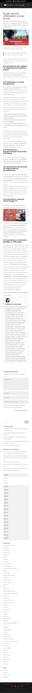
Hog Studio (27, 684)
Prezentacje (5, 613)
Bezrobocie (5, 556)
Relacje (4, 625)
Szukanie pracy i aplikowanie (8, 638)
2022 (6, 496)
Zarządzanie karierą (6, 659)
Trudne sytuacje (6, 645)
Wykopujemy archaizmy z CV (18, 453)
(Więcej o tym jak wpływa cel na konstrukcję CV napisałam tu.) (15, 207)
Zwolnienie (5, 664)
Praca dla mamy (6, 604)
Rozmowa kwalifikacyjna (7, 629)
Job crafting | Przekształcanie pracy (9, 575)
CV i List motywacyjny (12, 23)
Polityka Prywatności (8, 684)
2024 (6, 489)
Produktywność (24, 25)
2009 (6, 538)
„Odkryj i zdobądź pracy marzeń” (18, 284)
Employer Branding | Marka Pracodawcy (10, 568)
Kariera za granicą (6, 577)
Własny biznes (5, 650)
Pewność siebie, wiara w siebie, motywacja (10, 593)
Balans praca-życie (6, 552)
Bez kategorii (5, 554)
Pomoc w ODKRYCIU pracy (7, 600)
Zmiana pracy (5, 661)
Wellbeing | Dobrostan (7, 648)
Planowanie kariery (6, 595)
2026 (6, 475)
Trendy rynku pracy (6, 643)
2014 (6, 522)
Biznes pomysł (5, 559)
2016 (6, 515)
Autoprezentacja (6, 547)
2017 (6, 512)
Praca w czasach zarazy (7, 609)
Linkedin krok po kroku (7, 581)
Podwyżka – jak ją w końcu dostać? (13, 462)
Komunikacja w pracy (6, 579)
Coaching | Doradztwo (7, 563)
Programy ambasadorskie (7, 618)
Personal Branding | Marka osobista (9, 591)
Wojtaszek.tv (5, 652)
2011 (6, 532)
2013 (6, 525)
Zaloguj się (5, 670)
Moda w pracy (5, 584)
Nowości (20, 23)
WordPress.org (5, 677)
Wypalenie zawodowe (7, 654)
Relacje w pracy (5, 627)
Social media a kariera (7, 634)
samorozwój (5, 632)
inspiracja (4, 570)
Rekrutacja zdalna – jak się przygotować (10, 623)
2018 (6, 509)
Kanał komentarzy (6, 674)
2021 (6, 499)
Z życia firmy (5, 657)
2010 (6, 535)
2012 (6, 528)
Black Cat (4, 462)
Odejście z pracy (6, 588)
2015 (6, 519)
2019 (6, 506)
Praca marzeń (5, 607)
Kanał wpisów (5, 672)
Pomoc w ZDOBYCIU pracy (13, 25)
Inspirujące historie (6, 572)
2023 (6, 493)
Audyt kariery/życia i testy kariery (9, 545)
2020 (6, 502)
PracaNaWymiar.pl (21, 361)
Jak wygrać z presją (16, 470)
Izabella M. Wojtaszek (17, 21)
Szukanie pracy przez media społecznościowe (11, 641)
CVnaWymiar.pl (9, 327)
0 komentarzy (7, 27)
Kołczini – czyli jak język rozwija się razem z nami (12, 445)
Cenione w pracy (6, 561)
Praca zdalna (5, 611)
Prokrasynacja (5, 620)
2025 (6, 486)
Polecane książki (6, 597)
